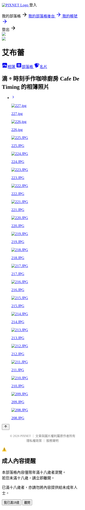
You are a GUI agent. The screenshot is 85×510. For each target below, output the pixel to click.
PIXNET (25, 436)
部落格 (28, 67)
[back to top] (5, 427)
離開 (27, 502)
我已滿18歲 (11, 502)
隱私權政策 (34, 440)
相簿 (12, 67)
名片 (43, 67)
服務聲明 (52, 440)
